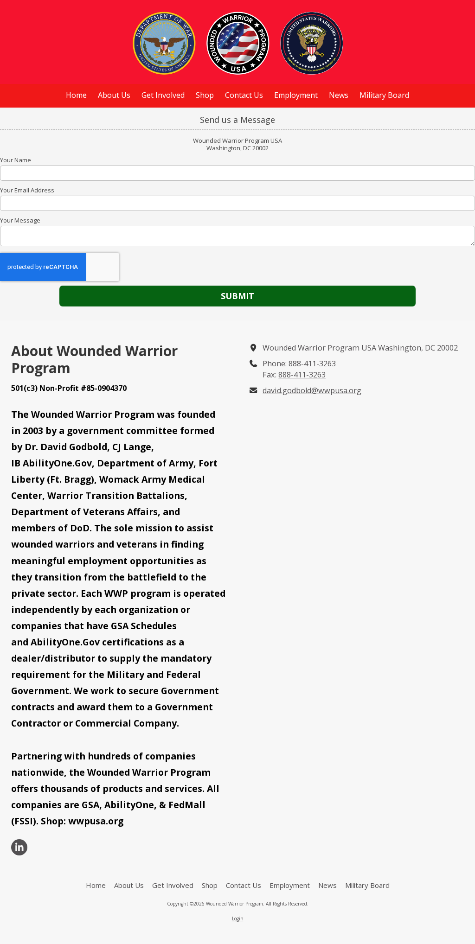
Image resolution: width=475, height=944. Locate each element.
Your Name (15, 160)
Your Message (20, 220)
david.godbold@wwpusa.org (312, 390)
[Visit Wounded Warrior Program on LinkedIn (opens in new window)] (19, 847)
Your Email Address (27, 190)
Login (238, 918)
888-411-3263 (312, 363)
